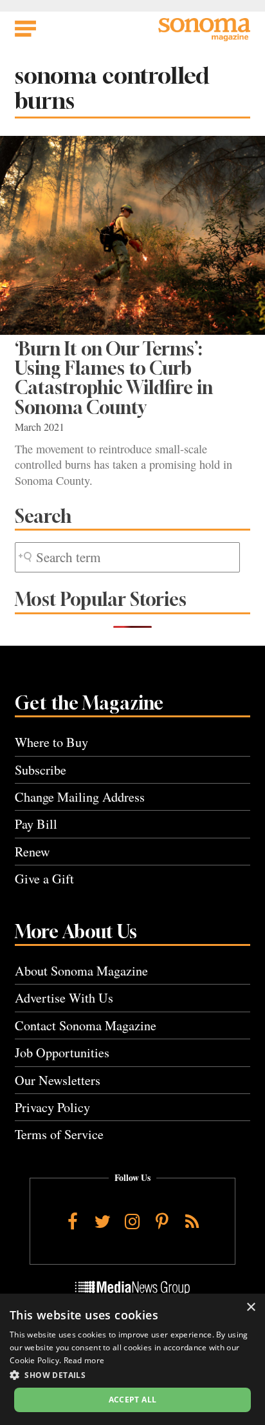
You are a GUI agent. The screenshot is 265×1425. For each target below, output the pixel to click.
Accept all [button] (133, 1399)
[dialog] (132, 1359)
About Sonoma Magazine (81, 970)
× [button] (250, 1307)
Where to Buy (51, 742)
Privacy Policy (52, 1107)
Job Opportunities (62, 1052)
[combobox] (127, 557)
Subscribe (40, 770)
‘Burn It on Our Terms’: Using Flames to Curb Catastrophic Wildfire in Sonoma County (114, 378)
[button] (132, 1375)
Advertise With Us (64, 997)
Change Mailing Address (80, 797)
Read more (84, 1360)
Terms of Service (59, 1134)
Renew (32, 851)
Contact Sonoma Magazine (85, 1025)
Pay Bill (36, 824)
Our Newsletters (57, 1080)
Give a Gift (44, 878)
